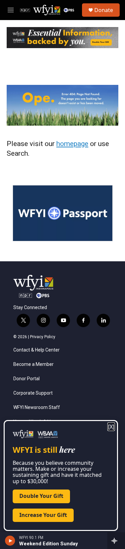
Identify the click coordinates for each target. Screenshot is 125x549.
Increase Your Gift (43, 515)
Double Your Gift (41, 496)
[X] (111, 427)
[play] (10, 540)
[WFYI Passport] (62, 213)
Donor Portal (26, 378)
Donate (103, 10)
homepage (72, 144)
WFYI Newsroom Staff (36, 407)
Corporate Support (33, 393)
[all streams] (116, 540)
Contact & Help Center (36, 350)
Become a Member (33, 364)
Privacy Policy (42, 336)
